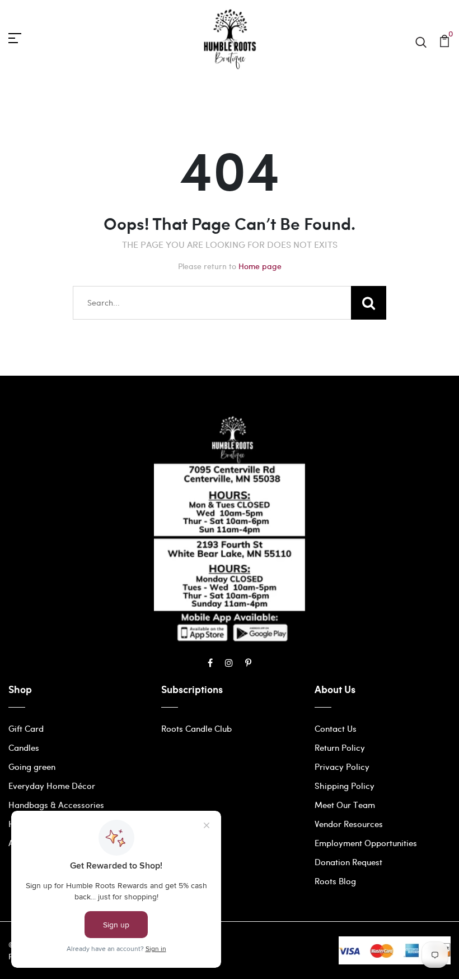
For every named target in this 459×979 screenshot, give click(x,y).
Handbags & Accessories (56, 804)
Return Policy (340, 747)
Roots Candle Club (196, 728)
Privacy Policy (342, 766)
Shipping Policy (344, 785)
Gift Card (26, 728)
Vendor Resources (349, 823)
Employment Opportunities (366, 842)
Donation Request (348, 861)
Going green (31, 766)
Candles (23, 747)
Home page (260, 266)
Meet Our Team (345, 804)
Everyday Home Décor (51, 785)
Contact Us (336, 728)
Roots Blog (335, 880)
